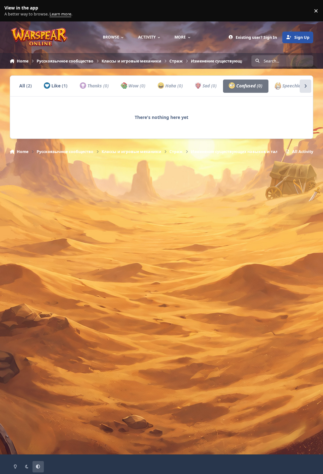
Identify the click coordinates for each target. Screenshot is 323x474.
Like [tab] (59, 86)
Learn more (12, 11)
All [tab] (25, 86)
